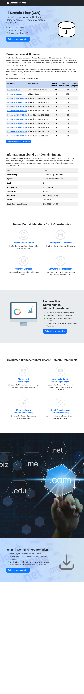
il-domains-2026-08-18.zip (17, 132)
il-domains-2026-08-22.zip (17, 115)
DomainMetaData (18, 2)
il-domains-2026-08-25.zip (17, 102)
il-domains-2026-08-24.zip (17, 106)
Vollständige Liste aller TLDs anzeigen (18, 141)
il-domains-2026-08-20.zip (17, 123)
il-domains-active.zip (14, 94)
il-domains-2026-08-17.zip (17, 136)
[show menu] (75, 3)
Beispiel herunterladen (18, 39)
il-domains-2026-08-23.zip (17, 111)
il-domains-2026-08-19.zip (17, 127)
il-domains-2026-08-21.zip (17, 119)
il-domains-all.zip (13, 90)
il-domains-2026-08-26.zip (17, 98)
